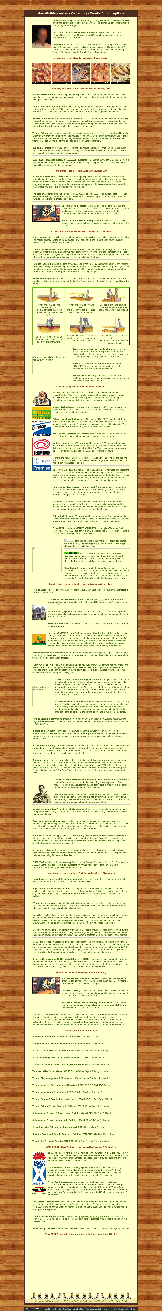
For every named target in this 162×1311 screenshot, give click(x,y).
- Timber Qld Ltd (68, 1057)
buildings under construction (112, 23)
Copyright (39, 1301)
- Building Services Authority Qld (68, 1092)
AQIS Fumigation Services (116, 1228)
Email (124, 1301)
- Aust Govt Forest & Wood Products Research (70, 1078)
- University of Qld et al (68, 1127)
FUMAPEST (74, 32)
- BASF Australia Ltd (70, 1064)
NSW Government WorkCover (61, 1155)
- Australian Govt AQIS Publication (67, 1036)
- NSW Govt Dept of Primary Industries (70, 1071)
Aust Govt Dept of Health (72, 1099)
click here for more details (81, 1160)
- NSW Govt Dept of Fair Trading (70, 1050)
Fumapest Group (55, 1301)
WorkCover (37, 1207)
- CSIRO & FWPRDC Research (72, 1085)
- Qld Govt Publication (70, 1106)
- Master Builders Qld (67, 1043)
